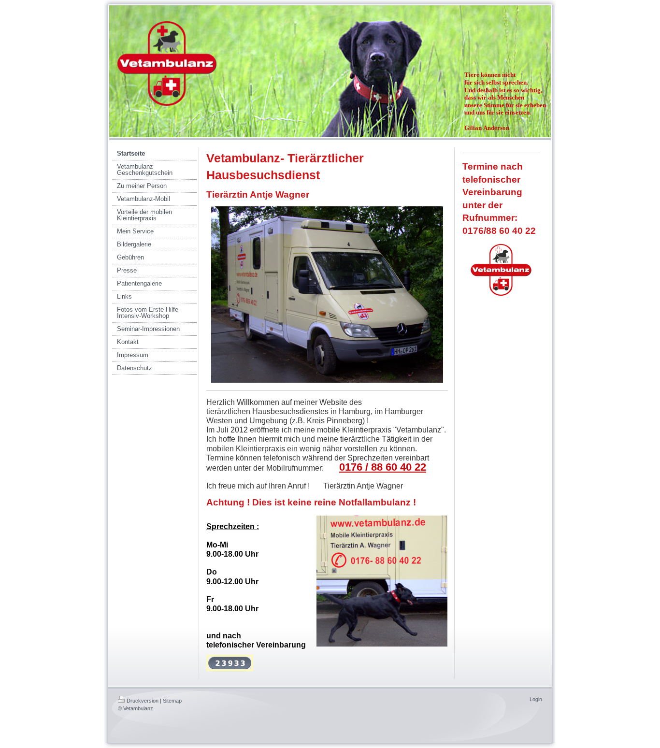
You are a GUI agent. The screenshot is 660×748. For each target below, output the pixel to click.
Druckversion (142, 701)
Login (536, 699)
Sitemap (172, 701)
